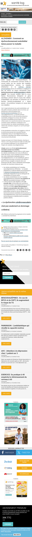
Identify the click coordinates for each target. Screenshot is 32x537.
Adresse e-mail (6, 271)
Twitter (6, 29)
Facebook (3, 29)
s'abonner (8, 524)
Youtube (29, 250)
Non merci (17, 534)
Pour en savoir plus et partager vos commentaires (14, 241)
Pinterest (9, 29)
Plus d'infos (8, 531)
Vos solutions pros (24, 474)
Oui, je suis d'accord (6, 534)
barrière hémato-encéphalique (9, 113)
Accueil (3, 13)
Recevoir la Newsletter (16, 448)
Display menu (2, 3)
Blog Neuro (9, 255)
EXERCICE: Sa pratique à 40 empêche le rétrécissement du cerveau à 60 (14, 377)
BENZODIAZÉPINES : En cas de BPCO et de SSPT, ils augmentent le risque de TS (15, 300)
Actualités (8, 13)
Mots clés (3, 22)
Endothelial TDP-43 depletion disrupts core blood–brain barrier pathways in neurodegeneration (14, 230)
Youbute (14, 29)
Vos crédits (24, 468)
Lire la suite (6, 318)
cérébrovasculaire (19, 92)
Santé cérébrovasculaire (16, 233)
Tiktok (11, 29)
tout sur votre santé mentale (24, 461)
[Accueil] (5, 4)
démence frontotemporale (12, 172)
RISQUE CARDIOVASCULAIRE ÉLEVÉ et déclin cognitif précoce (16, 236)
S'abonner (8, 277)
